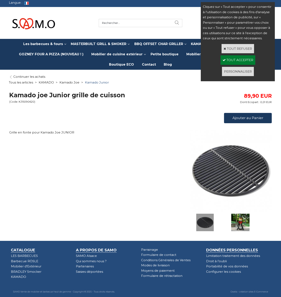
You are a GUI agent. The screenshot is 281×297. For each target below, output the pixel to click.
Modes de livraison (155, 265)
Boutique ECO (121, 64)
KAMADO (46, 82)
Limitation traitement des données (233, 256)
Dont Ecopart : (250, 102)
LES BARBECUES (24, 256)
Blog (168, 64)
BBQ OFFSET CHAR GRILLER (158, 44)
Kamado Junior (97, 82)
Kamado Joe (69, 82)
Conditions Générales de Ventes (165, 260)
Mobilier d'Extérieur (26, 266)
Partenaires (85, 266)
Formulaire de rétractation (161, 276)
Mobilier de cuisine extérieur (117, 54)
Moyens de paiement (158, 271)
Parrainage (149, 250)
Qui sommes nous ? (91, 261)
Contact (149, 64)
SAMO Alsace (86, 256)
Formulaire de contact (158, 255)
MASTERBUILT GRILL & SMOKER (98, 44)
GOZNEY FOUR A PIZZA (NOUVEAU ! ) (51, 54)
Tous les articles (21, 82)
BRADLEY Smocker (26, 272)
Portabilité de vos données (227, 266)
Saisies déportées (89, 272)
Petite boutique (165, 54)
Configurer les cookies (223, 272)
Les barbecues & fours (43, 44)
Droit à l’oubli (216, 261)
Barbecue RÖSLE (24, 261)
